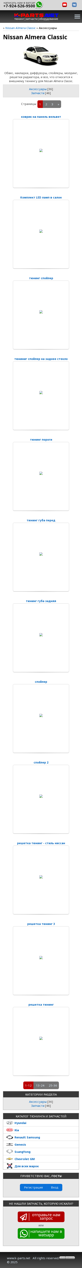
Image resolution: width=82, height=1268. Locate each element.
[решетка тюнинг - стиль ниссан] (41, 877)
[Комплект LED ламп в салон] (41, 231)
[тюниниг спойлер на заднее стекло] (41, 393)
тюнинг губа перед (41, 520)
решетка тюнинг (41, 1004)
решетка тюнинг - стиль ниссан (41, 843)
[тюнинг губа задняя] (41, 635)
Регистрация (33, 1187)
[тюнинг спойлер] (41, 312)
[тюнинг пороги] (41, 473)
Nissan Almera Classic (20, 28)
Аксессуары (38, 89)
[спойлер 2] (41, 796)
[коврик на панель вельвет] (41, 150)
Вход (54, 1187)
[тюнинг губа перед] (41, 554)
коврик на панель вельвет (41, 117)
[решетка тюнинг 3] (41, 958)
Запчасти (37, 93)
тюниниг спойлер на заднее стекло (41, 359)
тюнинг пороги (41, 439)
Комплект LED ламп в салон (41, 197)
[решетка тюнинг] (41, 1038)
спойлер (41, 682)
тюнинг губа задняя (41, 601)
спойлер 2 (41, 762)
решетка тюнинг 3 (41, 924)
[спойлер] (41, 715)
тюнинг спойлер (41, 278)
